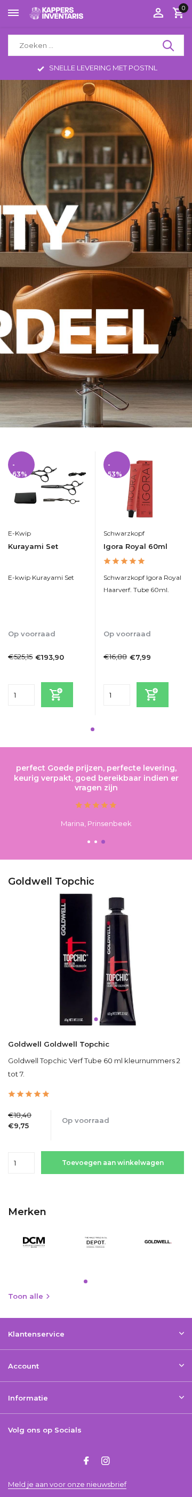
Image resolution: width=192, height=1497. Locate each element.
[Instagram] (105, 1462)
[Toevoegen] (57, 694)
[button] (93, 729)
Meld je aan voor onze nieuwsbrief (67, 1484)
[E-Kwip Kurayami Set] (47, 487)
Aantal (24, 1163)
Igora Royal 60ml (135, 546)
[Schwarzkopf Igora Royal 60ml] (143, 487)
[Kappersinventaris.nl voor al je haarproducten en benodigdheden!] (56, 13)
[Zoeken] (169, 45)
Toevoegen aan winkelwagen (113, 1163)
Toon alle (25, 1296)
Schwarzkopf (124, 533)
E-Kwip (19, 533)
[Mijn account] (158, 13)
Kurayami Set (33, 546)
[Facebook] (86, 1462)
